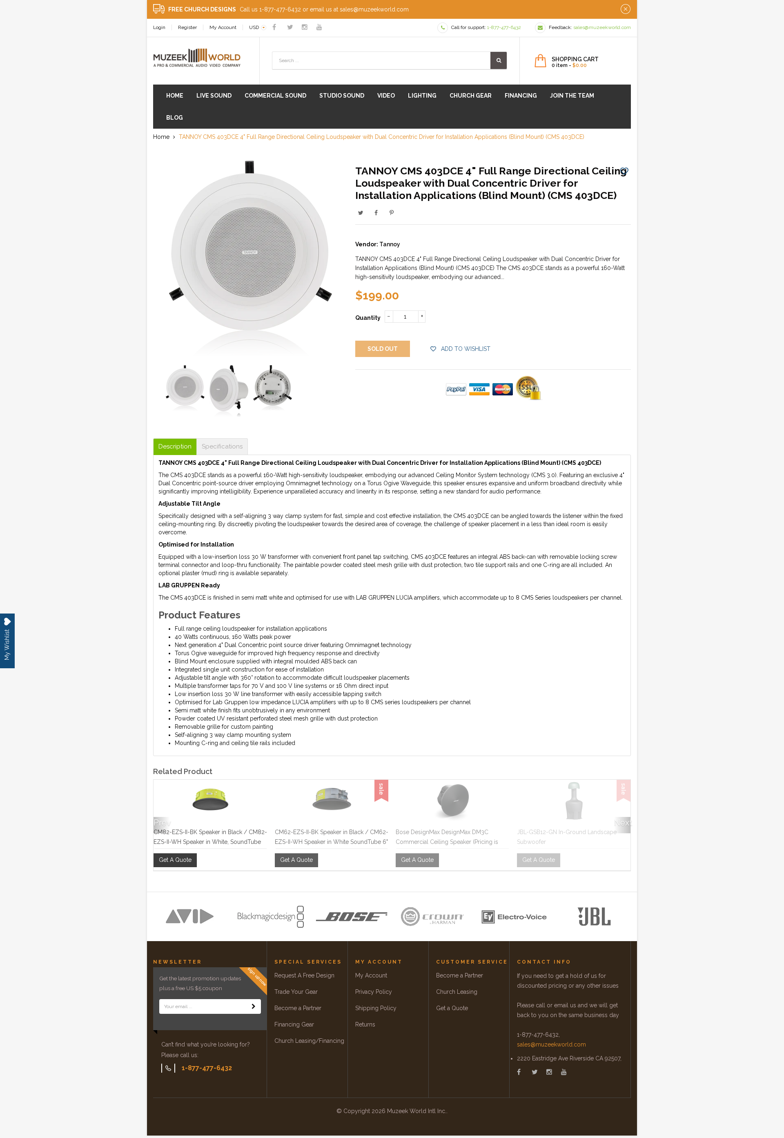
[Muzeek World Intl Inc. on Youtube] (319, 27)
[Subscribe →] (253, 1006)
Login (159, 27)
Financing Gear (294, 1024)
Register (187, 27)
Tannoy (389, 244)
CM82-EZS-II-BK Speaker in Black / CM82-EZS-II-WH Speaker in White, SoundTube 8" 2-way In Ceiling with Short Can (210, 842)
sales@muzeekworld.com (551, 1044)
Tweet (360, 213)
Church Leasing (456, 991)
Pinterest (391, 213)
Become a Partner (297, 1008)
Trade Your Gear (296, 991)
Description (175, 447)
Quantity (368, 318)
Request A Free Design (304, 975)
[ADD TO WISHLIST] (624, 171)
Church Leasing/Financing (309, 1041)
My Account (222, 27)
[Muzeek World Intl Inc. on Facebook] (274, 27)
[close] (625, 9)
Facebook (376, 213)
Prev (162, 823)
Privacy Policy (373, 991)
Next (622, 823)
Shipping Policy (375, 1008)
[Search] (498, 60)
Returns (365, 1024)
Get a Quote (452, 1008)
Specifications (222, 447)
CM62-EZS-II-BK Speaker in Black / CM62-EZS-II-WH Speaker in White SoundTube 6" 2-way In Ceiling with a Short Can (331, 842)
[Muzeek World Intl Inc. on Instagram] (304, 27)
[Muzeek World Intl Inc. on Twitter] (290, 27)
